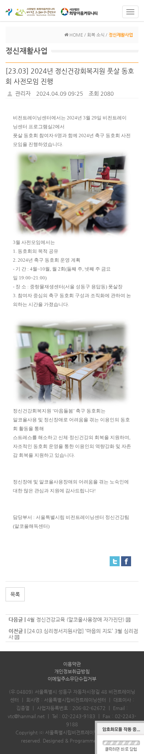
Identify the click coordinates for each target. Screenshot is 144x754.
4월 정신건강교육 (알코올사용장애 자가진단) (75, 619)
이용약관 (72, 664)
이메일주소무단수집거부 (72, 679)
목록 (15, 594)
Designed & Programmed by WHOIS (83, 740)
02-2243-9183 (78, 716)
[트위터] (115, 560)
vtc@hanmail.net (26, 716)
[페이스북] (126, 560)
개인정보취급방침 (72, 671)
